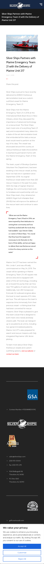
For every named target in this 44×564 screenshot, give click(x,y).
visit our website (27, 351)
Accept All (22, 546)
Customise (22, 553)
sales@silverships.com (17, 457)
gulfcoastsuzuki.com (16, 520)
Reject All (22, 559)
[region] (22, 544)
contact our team (12, 354)
